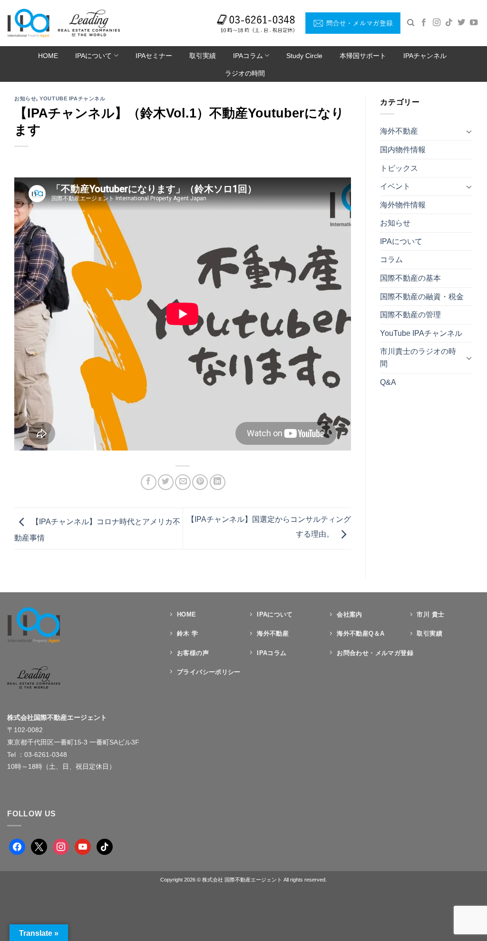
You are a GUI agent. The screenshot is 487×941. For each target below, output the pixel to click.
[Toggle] (469, 131)
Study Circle (304, 55)
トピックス (399, 168)
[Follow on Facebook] (424, 23)
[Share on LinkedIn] (217, 482)
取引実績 (202, 55)
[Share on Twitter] (166, 482)
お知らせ (25, 98)
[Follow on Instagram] (436, 23)
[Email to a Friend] (183, 482)
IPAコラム (248, 55)
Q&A (388, 382)
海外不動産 (399, 131)
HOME (48, 55)
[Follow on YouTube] (473, 23)
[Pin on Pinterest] (200, 482)
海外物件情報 (403, 205)
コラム (391, 259)
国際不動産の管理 (410, 315)
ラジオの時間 (245, 73)
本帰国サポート (363, 55)
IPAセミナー (154, 55)
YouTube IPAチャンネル (72, 98)
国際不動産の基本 (410, 278)
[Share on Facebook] (148, 482)
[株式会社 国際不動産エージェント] (63, 23)
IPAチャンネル (425, 55)
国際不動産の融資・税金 (422, 297)
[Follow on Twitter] (461, 23)
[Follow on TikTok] (449, 23)
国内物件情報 (403, 150)
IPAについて (93, 55)
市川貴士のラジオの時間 (418, 357)
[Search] (410, 23)
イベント (395, 186)
